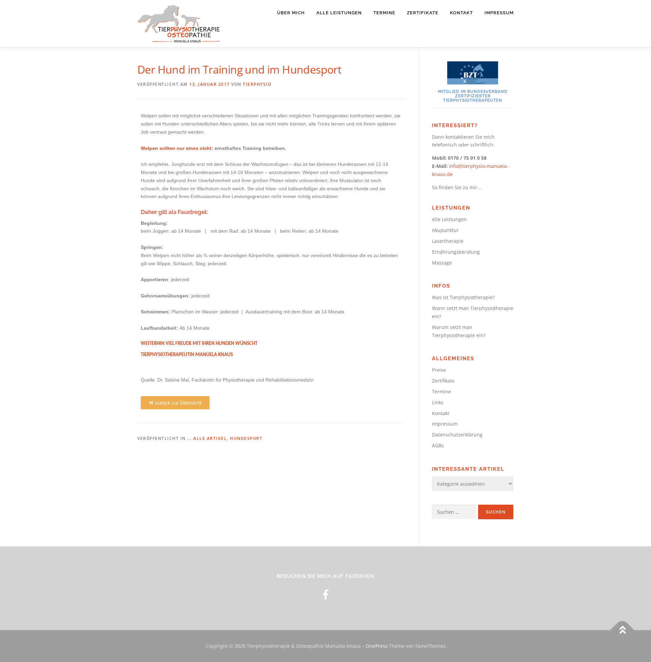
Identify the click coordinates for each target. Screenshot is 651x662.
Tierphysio (257, 84)
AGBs (438, 445)
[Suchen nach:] (454, 512)
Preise (439, 370)
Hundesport (246, 438)
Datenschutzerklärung (457, 434)
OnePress (377, 646)
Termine (384, 12)
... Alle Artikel (207, 438)
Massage (442, 262)
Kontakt (461, 12)
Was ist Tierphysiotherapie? (463, 297)
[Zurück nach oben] (622, 630)
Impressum (499, 12)
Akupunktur (445, 230)
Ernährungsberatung (456, 252)
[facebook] (325, 594)
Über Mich (291, 12)
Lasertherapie (447, 241)
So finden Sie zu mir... (456, 187)
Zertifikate (422, 12)
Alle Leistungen (339, 12)
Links (437, 402)
